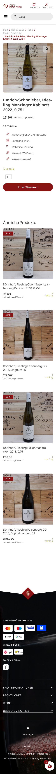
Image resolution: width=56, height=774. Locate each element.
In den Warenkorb (28, 187)
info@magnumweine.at (40, 758)
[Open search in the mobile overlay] (32, 16)
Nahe (30, 30)
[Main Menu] (6, 16)
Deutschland (17, 30)
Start (5, 30)
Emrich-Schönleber (13, 33)
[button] (46, 49)
